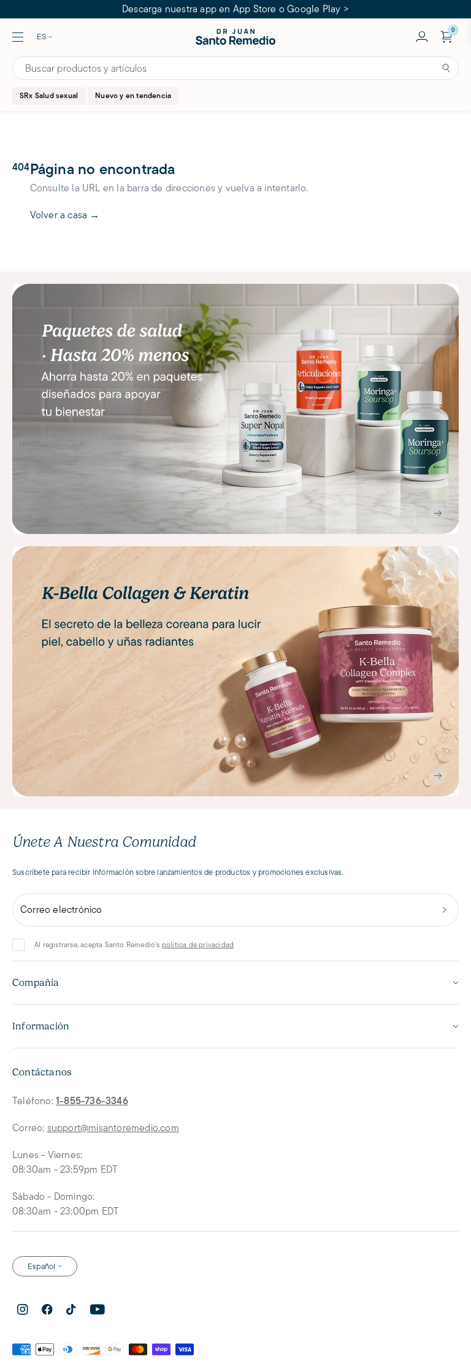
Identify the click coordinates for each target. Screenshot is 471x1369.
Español (41, 1266)
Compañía (35, 982)
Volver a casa (65, 215)
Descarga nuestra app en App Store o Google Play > (235, 9)
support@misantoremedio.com (113, 1128)
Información (40, 1026)
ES (41, 36)
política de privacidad (198, 944)
